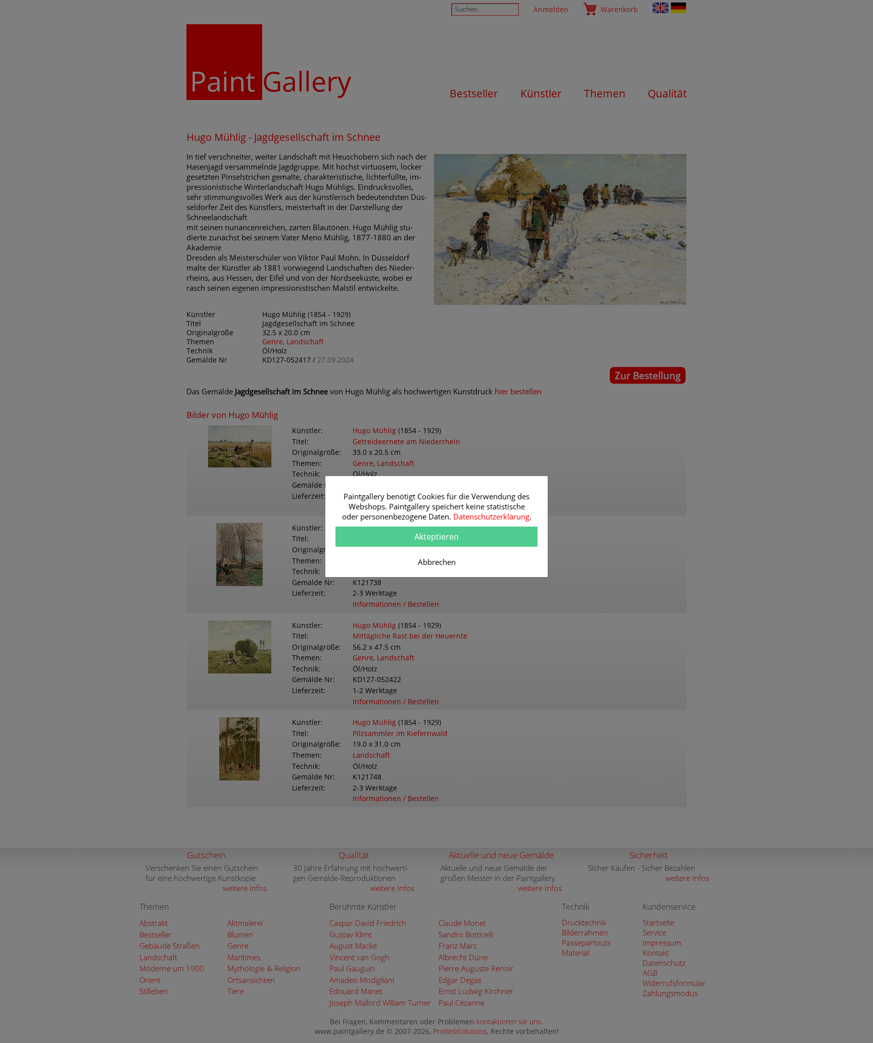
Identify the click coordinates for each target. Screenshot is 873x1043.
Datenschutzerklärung (491, 516)
